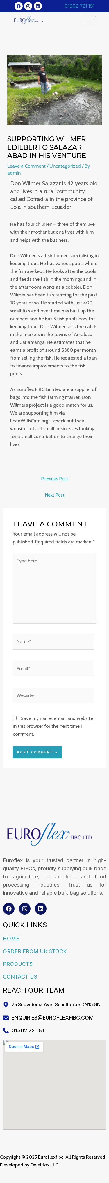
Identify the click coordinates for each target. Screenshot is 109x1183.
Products (18, 964)
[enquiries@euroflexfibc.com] (6, 1018)
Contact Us (20, 977)
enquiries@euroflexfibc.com (53, 1018)
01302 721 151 (79, 6)
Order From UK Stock (35, 951)
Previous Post (54, 478)
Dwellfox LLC (44, 1165)
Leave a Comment (26, 166)
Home (11, 938)
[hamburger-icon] (89, 20)
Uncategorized (65, 166)
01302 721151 (28, 1030)
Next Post (55, 495)
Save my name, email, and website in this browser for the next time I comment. (53, 726)
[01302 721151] (6, 1030)
